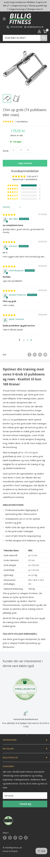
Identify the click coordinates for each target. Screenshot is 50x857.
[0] (45, 31)
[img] (9, 214)
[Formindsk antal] (13, 150)
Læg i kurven (25, 163)
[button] (12, 185)
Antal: (6, 150)
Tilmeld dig (25, 804)
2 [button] (23, 340)
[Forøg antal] (28, 150)
